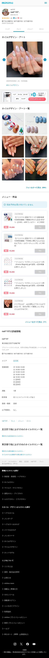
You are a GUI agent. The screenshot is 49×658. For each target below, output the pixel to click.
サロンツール (9, 594)
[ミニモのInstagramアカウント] (15, 644)
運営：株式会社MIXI (11, 572)
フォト (41, 461)
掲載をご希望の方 (11, 589)
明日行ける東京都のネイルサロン (12, 451)
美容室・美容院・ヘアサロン (15, 476)
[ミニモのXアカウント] (21, 644)
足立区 (26, 461)
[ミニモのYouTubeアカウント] (34, 644)
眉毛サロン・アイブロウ (13, 493)
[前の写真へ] (4, 59)
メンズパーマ (9, 535)
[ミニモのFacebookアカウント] (27, 644)
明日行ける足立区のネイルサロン (12, 436)
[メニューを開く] (45, 2)
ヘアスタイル (9, 513)
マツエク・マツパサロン (13, 488)
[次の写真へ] (45, 59)
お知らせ (7, 577)
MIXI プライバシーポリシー (14, 623)
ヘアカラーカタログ (11, 524)
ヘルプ (6, 628)
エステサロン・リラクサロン (15, 499)
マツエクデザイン (11, 547)
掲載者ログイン (10, 600)
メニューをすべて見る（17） (36, 322)
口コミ (41, 29)
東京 (20, 461)
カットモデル (9, 552)
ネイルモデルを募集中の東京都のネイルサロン (17, 454)
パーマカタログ (10, 530)
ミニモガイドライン (11, 606)
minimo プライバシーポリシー (15, 617)
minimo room (9, 583)
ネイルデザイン (13, 85)
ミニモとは (8, 566)
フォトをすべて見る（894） (36, 187)
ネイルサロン (12, 461)
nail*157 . (34, 461)
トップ (4, 461)
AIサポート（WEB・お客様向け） (16, 634)
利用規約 (7, 611)
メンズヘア (8, 518)
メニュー (30, 29)
